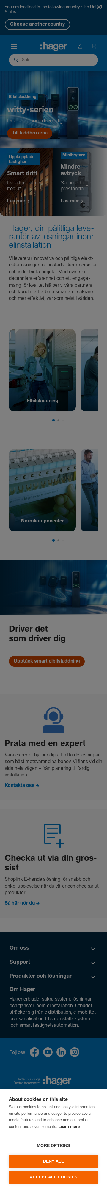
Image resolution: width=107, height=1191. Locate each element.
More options (53, 1145)
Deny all (53, 1161)
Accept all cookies (53, 1177)
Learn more (69, 1127)
